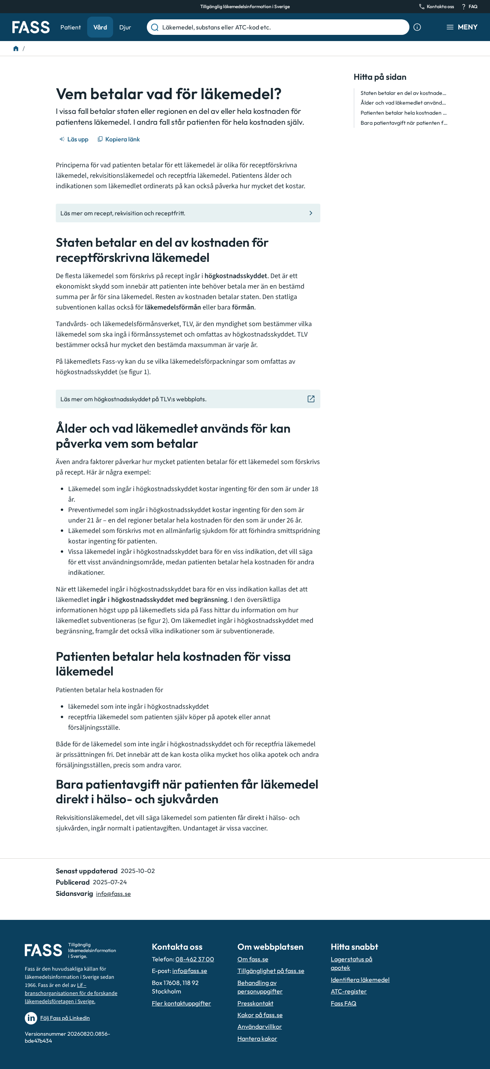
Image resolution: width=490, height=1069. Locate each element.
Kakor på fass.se (260, 1015)
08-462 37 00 (194, 959)
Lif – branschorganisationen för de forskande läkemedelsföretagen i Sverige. (71, 993)
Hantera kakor (257, 1038)
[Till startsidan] (15, 48)
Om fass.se (252, 959)
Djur (125, 27)
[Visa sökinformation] (417, 27)
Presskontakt (255, 1003)
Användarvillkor (259, 1026)
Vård (100, 27)
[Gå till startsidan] (31, 27)
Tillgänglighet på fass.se (270, 970)
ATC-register (349, 991)
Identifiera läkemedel (360, 979)
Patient (70, 27)
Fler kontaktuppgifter (181, 1003)
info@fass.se (113, 893)
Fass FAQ (343, 1003)
